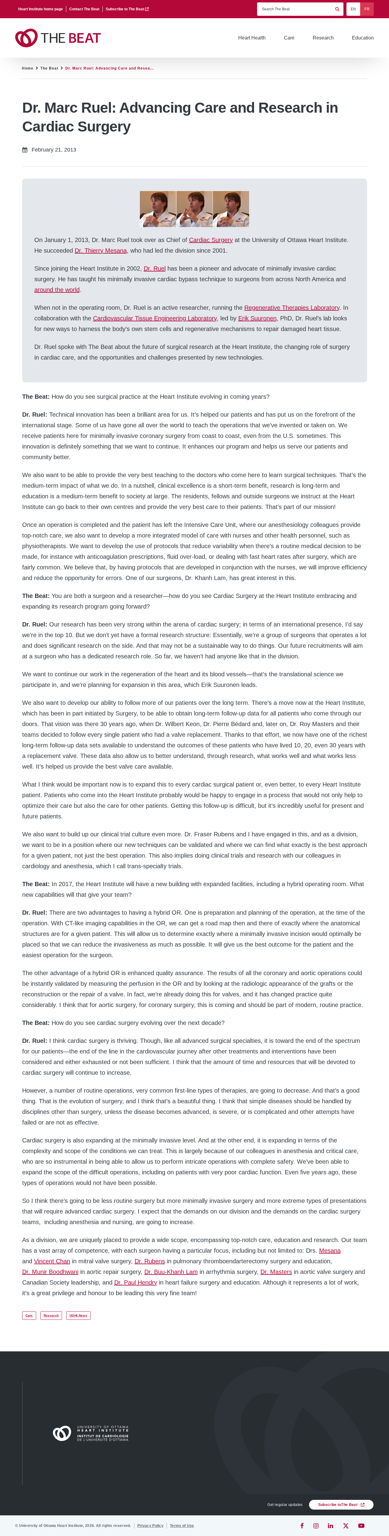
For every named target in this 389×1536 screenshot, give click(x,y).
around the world (57, 289)
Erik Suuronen (257, 318)
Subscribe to (337, 1505)
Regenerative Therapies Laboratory (291, 307)
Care (29, 1315)
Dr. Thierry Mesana (101, 250)
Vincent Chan (52, 1261)
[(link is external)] (302, 1525)
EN (353, 9)
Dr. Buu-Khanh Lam (171, 1271)
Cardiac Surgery (211, 240)
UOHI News (78, 1315)
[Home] (93, 1433)
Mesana (330, 1250)
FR (367, 9)
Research (51, 1315)
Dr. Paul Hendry (135, 1282)
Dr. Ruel (155, 268)
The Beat (49, 68)
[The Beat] (60, 38)
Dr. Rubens (150, 1261)
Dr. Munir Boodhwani (50, 1271)
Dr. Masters (276, 1271)
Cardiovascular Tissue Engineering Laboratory (155, 318)
